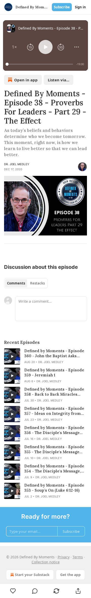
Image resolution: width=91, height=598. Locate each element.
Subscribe (62, 7)
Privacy (64, 557)
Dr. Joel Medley (16, 164)
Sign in (80, 7)
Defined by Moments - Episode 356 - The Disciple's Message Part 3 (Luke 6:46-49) (54, 430)
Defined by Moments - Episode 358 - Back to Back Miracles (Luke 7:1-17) (54, 392)
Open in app (26, 79)
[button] (14, 47)
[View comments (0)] (35, 591)
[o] (12, 356)
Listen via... (58, 79)
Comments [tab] (16, 283)
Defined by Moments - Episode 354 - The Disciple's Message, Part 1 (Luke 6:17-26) (54, 469)
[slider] (40, 64)
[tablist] (26, 283)
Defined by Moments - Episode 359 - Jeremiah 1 (54, 372)
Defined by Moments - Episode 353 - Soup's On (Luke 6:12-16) (54, 488)
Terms (78, 557)
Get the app (70, 574)
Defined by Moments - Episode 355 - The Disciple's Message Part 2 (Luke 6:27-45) (54, 449)
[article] (45, 356)
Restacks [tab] (37, 283)
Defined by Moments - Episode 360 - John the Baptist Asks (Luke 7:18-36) (54, 353)
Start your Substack (32, 574)
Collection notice (46, 562)
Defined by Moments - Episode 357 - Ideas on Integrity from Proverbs (54, 411)
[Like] (13, 591)
